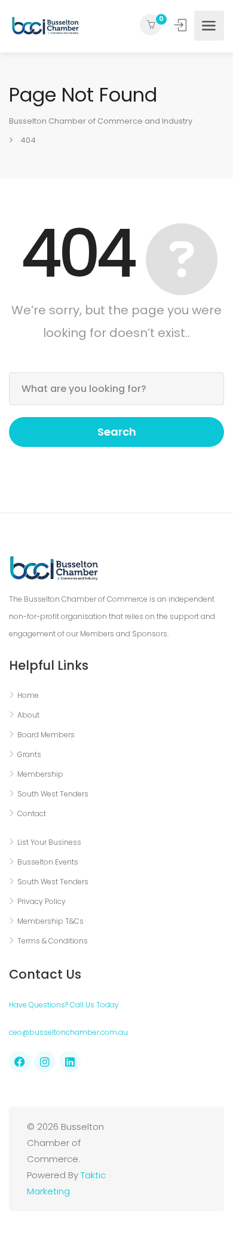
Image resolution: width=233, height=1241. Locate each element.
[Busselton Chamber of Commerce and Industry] (45, 25)
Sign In (181, 25)
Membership (40, 774)
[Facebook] (19, 1062)
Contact (31, 813)
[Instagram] (45, 1062)
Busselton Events (47, 862)
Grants (29, 754)
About (28, 715)
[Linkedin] (70, 1062)
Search (116, 431)
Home (28, 695)
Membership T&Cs (50, 921)
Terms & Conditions (52, 941)
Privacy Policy (41, 901)
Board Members (46, 735)
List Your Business (49, 842)
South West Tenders (52, 794)
